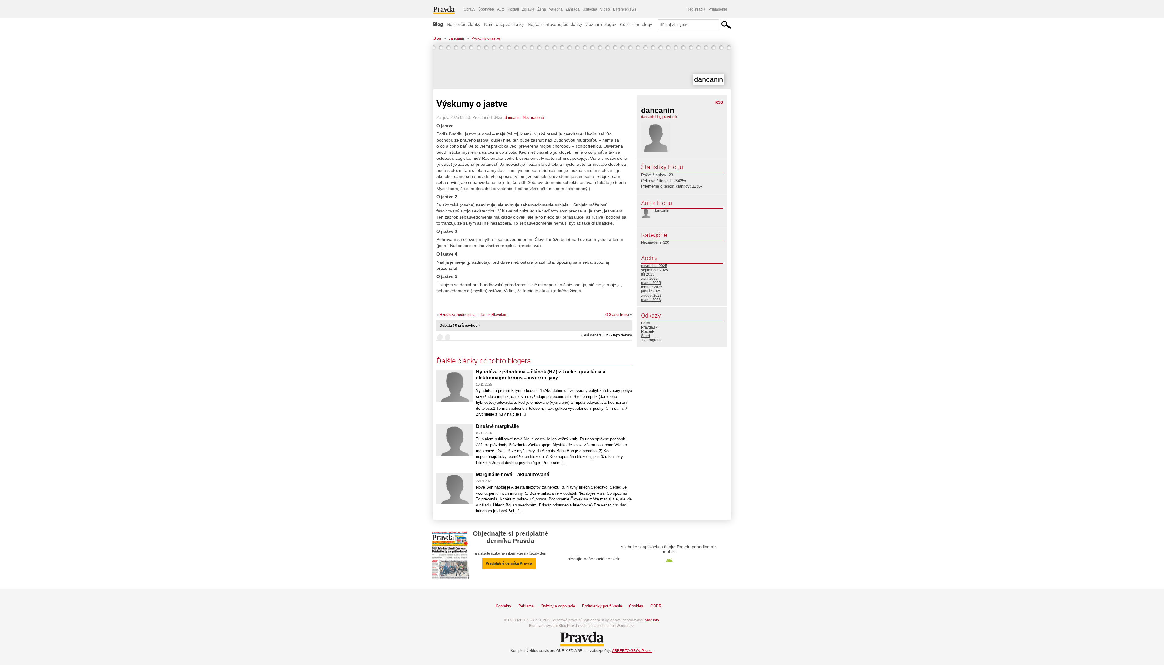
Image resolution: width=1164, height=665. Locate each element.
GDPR (655, 606)
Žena (541, 9)
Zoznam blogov (601, 24)
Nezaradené (533, 117)
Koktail (513, 9)
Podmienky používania (602, 606)
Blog (438, 24)
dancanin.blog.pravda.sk (659, 117)
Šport (645, 336)
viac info (652, 620)
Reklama (526, 606)
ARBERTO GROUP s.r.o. (632, 651)
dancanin (456, 38)
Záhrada (573, 9)
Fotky (645, 323)
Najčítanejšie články (504, 24)
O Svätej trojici (617, 314)
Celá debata (591, 335)
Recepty (648, 331)
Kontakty (503, 606)
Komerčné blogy (636, 24)
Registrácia (696, 9)
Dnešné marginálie (497, 426)
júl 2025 (647, 274)
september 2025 (654, 270)
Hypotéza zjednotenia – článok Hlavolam (473, 314)
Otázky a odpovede (558, 606)
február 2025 (651, 287)
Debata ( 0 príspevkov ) (460, 325)
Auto (501, 9)
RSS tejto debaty (618, 335)
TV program (651, 340)
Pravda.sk (649, 327)
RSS (719, 102)
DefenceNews (624, 9)
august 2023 (651, 295)
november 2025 (654, 266)
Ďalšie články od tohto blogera (483, 361)
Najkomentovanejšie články (555, 24)
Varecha (556, 9)
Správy (469, 9)
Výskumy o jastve (486, 38)
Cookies (636, 606)
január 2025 (651, 291)
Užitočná (590, 9)
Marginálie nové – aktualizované (512, 474)
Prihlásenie (717, 9)
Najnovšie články (463, 24)
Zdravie (528, 9)
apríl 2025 (649, 278)
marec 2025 (651, 283)
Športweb (486, 9)
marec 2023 (651, 300)
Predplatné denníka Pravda (509, 563)
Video (605, 9)
